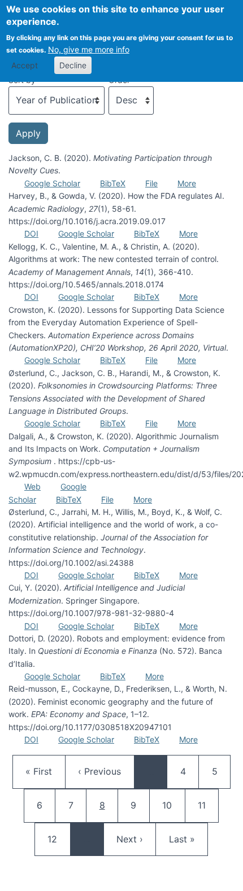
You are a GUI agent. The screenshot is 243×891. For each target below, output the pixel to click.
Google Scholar (52, 183)
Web (32, 486)
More (186, 183)
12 (57, 839)
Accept (24, 65)
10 (172, 805)
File (151, 183)
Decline (72, 65)
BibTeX (112, 183)
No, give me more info (88, 49)
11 (208, 805)
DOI (31, 233)
